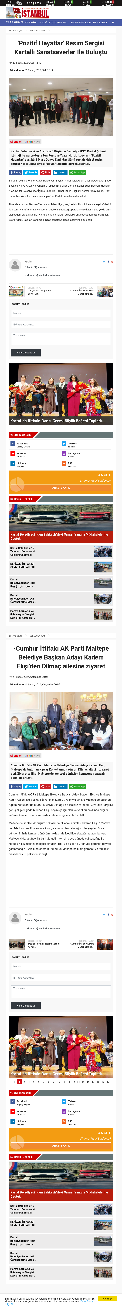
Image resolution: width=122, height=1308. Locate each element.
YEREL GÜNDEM (37, 30)
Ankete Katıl (61, 487)
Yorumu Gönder (26, 353)
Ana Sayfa (17, 30)
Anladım (107, 1299)
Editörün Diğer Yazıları (36, 267)
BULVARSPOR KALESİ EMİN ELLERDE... (67, 22)
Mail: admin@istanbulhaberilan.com (43, 275)
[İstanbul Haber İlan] (28, 12)
